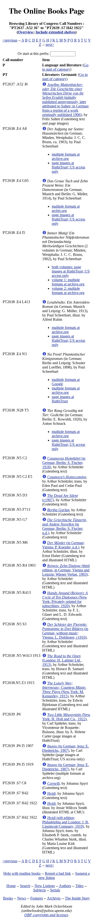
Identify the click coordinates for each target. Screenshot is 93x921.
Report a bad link (58, 873)
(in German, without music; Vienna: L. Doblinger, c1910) (65, 630)
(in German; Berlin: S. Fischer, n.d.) (64, 526)
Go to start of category (65, 67)
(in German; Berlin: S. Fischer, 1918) (63, 462)
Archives (54, 898)
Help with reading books (22, 873)
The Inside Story (77, 898)
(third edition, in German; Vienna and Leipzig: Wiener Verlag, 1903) (66, 570)
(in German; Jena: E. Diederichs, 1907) (65, 748)
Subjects (39, 890)
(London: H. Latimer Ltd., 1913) (62, 660)
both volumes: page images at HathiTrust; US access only (71, 271)
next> (50, 44)
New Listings (45, 886)
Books (8, 898)
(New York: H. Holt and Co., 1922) (66, 717)
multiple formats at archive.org (66, 156)
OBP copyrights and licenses (46, 915)
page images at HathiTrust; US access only (68, 167)
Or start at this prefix (33, 54)
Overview (25, 32)
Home (11, 886)
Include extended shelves (55, 32)
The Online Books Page (46, 10)
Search (25, 886)
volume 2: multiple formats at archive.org (68, 290)
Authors (65, 886)
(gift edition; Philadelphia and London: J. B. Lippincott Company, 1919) (65, 822)
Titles (79, 886)
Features (36, 898)
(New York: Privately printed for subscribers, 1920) (65, 599)
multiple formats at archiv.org (66, 208)
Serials (55, 890)
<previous (9, 40)
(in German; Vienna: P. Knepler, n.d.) (63, 545)
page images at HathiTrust (63, 399)
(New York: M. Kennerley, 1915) (64, 689)
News (21, 898)
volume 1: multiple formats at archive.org (68, 282)
